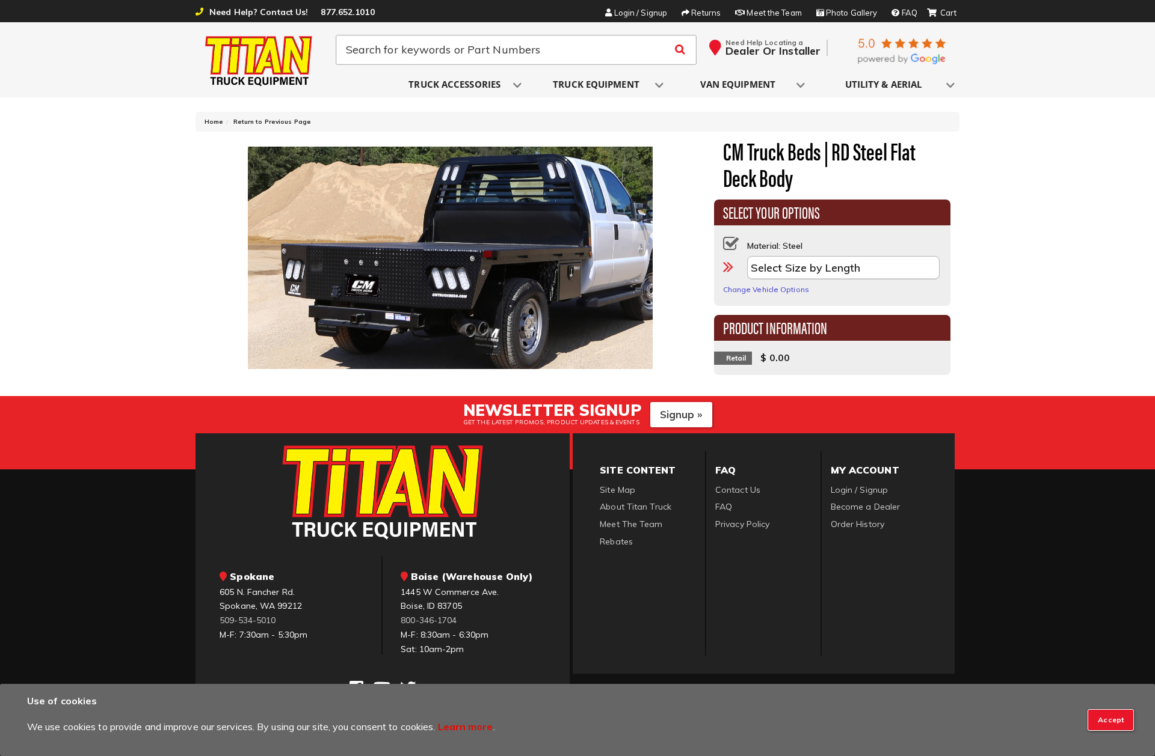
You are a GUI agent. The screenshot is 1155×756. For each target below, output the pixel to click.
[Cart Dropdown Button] (941, 13)
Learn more (465, 727)
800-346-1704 (429, 620)
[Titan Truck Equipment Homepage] (259, 60)
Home (214, 122)
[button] (455, 85)
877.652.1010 (347, 12)
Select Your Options (772, 212)
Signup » (681, 414)
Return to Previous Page (272, 122)
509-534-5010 (248, 620)
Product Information (775, 327)
